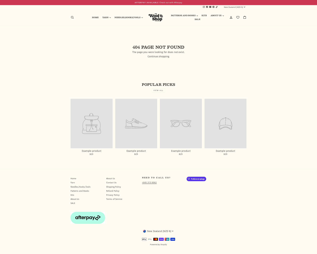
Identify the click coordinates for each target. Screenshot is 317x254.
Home (95, 17)
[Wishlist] (238, 17)
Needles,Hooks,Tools (128, 17)
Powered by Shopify (158, 244)
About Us (216, 15)
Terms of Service (114, 199)
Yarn (105, 17)
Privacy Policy (113, 195)
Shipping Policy (113, 187)
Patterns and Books (183, 15)
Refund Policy (112, 191)
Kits (204, 15)
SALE (197, 19)
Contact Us (111, 182)
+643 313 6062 (149, 182)
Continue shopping (158, 56)
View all (158, 90)
